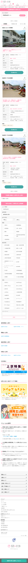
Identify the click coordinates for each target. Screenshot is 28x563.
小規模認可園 (7, 248)
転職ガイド (3, 515)
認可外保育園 (19, 251)
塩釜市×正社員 (4, 326)
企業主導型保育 (8, 257)
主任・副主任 (19, 228)
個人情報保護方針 (4, 525)
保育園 (6, 276)
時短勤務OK (18, 301)
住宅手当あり (19, 282)
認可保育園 (7, 245)
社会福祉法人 (7, 301)
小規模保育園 (19, 292)
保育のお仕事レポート (5, 517)
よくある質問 (3, 504)
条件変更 (23, 15)
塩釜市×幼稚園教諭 (5, 336)
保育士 (6, 225)
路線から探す (6, 198)
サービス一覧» (24, 535)
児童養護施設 (19, 270)
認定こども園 (19, 248)
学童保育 (18, 257)
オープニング (19, 298)
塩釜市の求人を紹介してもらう (14, 560)
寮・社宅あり (7, 305)
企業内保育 (18, 254)
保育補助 (6, 235)
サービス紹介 (3, 502)
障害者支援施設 (19, 273)
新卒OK (6, 288)
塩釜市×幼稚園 (4, 345)
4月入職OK (7, 298)
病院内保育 (7, 254)
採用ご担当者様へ (4, 511)
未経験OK (7, 295)
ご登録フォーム (4, 506)
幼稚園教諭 (18, 225)
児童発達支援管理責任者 (20, 235)
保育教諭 (6, 228)
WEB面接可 (7, 308)
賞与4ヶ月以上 (8, 285)
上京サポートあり (20, 308)
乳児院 (6, 270)
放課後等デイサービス (9, 262)
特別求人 (6, 282)
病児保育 (18, 266)
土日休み (6, 292)
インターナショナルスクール (8, 266)
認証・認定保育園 (20, 245)
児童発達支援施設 (8, 273)
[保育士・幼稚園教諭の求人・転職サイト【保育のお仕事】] (6, 2)
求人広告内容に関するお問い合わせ (8, 509)
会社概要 (3, 521)
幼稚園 (6, 251)
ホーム (2, 501)
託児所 (17, 261)
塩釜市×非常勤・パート (19, 326)
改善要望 (3, 508)
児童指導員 (7, 239)
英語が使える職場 (20, 305)
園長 (5, 231)
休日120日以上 (19, 288)
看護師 (17, 231)
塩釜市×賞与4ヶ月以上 (6, 355)
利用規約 (3, 523)
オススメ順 (22, 23)
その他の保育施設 (20, 276)
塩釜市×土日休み (17, 355)
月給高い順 (14, 23)
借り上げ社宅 (19, 285)
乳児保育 (18, 295)
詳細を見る (14, 72)
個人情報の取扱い (4, 527)
